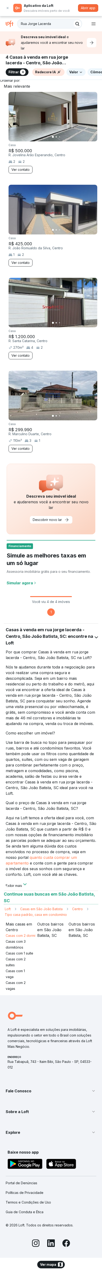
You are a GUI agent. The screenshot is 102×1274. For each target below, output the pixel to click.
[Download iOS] (61, 1164)
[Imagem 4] (62, 136)
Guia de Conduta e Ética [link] (24, 1212)
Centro (77, 909)
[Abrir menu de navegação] (93, 24)
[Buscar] (77, 24)
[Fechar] (7, 8)
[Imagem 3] (59, 136)
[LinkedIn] (51, 1243)
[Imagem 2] (56, 137)
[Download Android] (25, 1164)
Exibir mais (14, 885)
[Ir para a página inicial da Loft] (11, 24)
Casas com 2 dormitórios (25, 936)
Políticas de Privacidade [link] (24, 1193)
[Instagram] (36, 1243)
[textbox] (49, 24)
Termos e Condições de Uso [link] (28, 1202)
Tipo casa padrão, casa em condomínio (36, 915)
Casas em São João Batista (41, 909)
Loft (8, 909)
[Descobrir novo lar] (91, 42)
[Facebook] (66, 1243)
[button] (51, 1091)
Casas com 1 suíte (19, 953)
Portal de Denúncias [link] (21, 1183)
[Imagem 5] (66, 136)
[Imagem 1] (53, 137)
